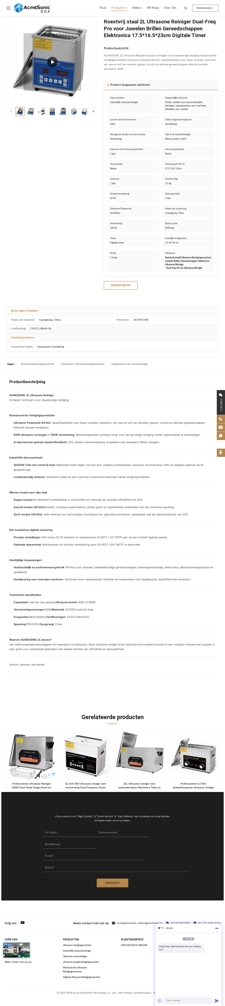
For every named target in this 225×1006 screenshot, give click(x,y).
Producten (118, 7)
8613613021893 (180, 923)
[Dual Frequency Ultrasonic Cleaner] (52, 62)
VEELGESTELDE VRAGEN (134, 945)
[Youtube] (22, 923)
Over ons (170, 7)
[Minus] (217, 928)
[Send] (216, 1000)
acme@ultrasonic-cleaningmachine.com (139, 923)
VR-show (153, 7)
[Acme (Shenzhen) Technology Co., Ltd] (32, 8)
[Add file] (159, 1000)
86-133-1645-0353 (209, 923)
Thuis (102, 7)
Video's (137, 7)
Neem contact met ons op (18, 962)
